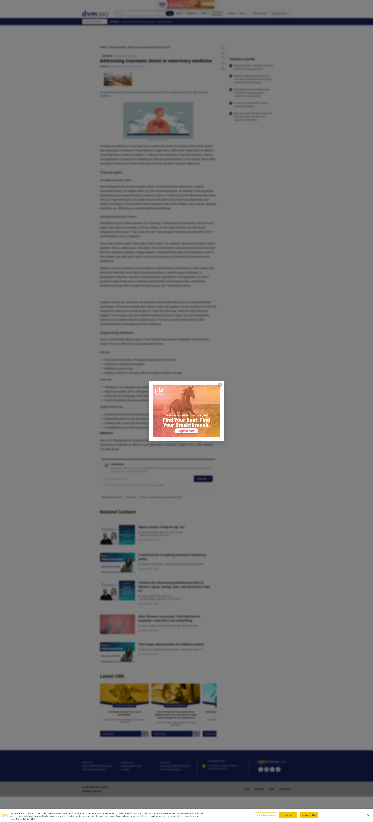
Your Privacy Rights (265, 815)
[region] (186, 815)
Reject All (288, 815)
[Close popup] (220, 385)
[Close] (368, 815)
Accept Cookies (308, 815)
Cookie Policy (29, 819)
